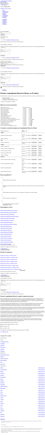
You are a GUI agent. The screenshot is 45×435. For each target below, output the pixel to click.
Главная (4, 89)
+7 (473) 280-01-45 (41, 375)
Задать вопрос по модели (5, 249)
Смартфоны (5, 19)
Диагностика (5, 12)
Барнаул (1, 371)
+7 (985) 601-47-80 (41, 406)
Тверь (1, 401)
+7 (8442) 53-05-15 (41, 373)
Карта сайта (2, 364)
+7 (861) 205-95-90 (41, 382)
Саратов (2, 399)
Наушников (2, 351)
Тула (1, 406)
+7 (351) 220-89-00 (41, 414)
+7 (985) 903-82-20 (41, 403)
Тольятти (2, 403)
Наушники (5, 24)
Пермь (1, 393)
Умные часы (5, 22)
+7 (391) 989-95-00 (41, 384)
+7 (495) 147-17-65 (41, 371)
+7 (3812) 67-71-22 (41, 390)
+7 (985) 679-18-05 (41, 399)
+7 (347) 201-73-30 (41, 412)
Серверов (2, 349)
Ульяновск (2, 410)
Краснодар (2, 382)
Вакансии (2, 356)
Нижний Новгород (4, 386)
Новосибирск (2, 388)
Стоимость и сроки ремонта (5, 101)
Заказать (39, 135)
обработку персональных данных (13, 39)
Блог (1, 362)
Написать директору (4, 358)
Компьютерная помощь (4, 354)
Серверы (4, 23)
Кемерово (2, 380)
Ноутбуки (4, 21)
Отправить (3, 65)
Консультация (34, 135)
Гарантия (4, 14)
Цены (4, 10)
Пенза (1, 392)
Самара (1, 397)
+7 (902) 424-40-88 (41, 392)
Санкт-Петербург (3, 369)
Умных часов (2, 347)
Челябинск (2, 414)
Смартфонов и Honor (4, 341)
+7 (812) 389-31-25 (41, 369)
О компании (5, 16)
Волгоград (2, 373)
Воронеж (2, 375)
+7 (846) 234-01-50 (41, 397)
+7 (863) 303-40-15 (41, 395)
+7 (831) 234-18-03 (41, 386)
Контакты (4, 17)
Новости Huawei (3, 360)
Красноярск (2, 384)
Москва (1, 367)
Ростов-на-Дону (3, 395)
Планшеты (5, 20)
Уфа (1, 412)
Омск (1, 390)
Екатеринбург (3, 377)
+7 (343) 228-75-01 (41, 377)
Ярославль (2, 416)
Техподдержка (5, 15)
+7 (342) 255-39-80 (41, 393)
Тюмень (1, 408)
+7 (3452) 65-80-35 (41, 408)
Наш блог (2, 419)
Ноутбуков (2, 345)
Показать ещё (22, 270)
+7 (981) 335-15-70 (41, 416)
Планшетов (2, 343)
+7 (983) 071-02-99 (41, 410)
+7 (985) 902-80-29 (41, 401)
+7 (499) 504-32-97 (3, 4)
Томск (1, 405)
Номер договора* (3, 62)
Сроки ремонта (5, 11)
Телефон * (2, 63)
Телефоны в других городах (5, 8)
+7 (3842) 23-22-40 (41, 380)
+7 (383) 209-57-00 (41, 388)
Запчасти (4, 13)
